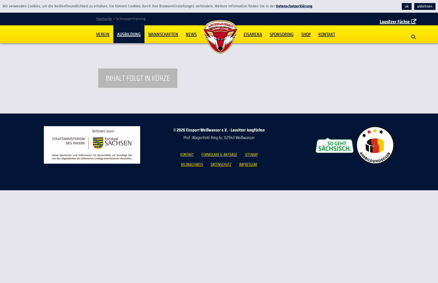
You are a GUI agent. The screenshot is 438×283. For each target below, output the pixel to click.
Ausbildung (129, 34)
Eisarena (253, 34)
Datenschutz (221, 164)
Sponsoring (282, 34)
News (191, 34)
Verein (103, 34)
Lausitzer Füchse (395, 21)
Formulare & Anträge (219, 155)
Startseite (220, 36)
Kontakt (326, 34)
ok (407, 6)
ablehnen (424, 6)
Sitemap (251, 155)
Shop (306, 34)
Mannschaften (163, 34)
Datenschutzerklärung (294, 6)
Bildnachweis (192, 164)
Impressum (248, 164)
